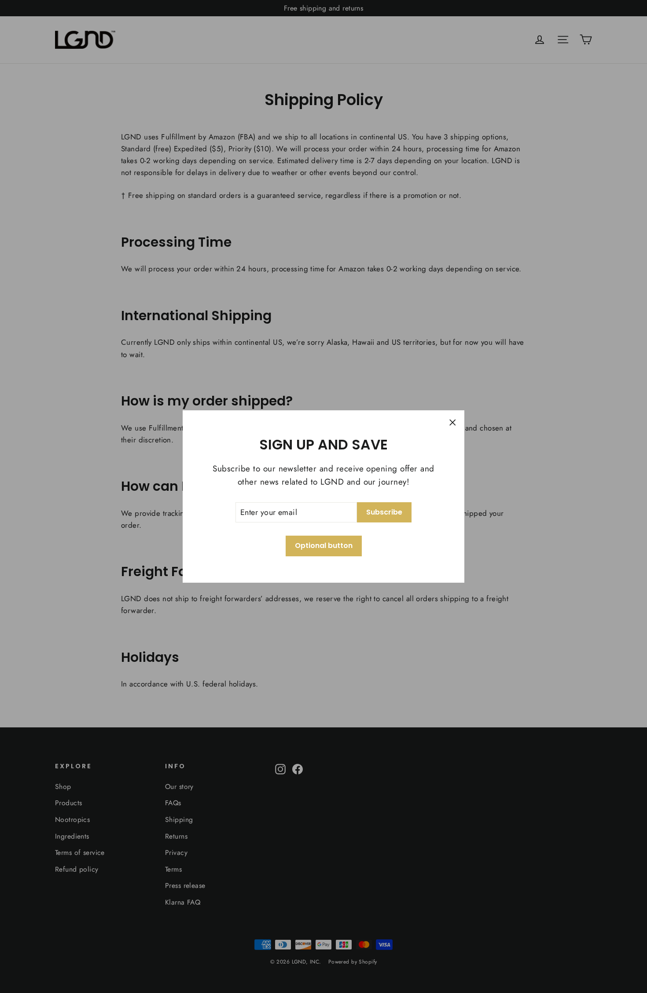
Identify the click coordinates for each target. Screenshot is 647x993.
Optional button (324, 545)
